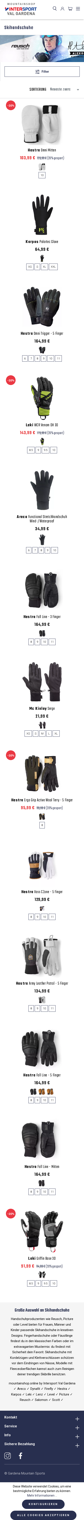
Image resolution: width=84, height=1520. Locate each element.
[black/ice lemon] (42, 441)
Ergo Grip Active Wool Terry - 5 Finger (42, 800)
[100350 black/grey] (42, 350)
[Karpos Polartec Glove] (42, 215)
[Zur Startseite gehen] (20, 9)
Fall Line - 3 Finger (42, 617)
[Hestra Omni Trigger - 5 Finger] (42, 306)
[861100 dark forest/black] (42, 816)
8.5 (31, 450)
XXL (53, 266)
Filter (45, 71)
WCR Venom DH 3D (42, 425)
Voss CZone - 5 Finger (42, 892)
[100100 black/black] (33, 1091)
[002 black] (42, 258)
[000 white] (42, 167)
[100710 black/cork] (42, 908)
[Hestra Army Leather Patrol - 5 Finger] (42, 956)
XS (30, 266)
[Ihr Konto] (62, 8)
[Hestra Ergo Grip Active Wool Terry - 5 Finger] (42, 773)
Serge (42, 709)
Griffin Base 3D (42, 1259)
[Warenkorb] (70, 8)
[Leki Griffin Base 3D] (42, 1231)
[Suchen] (55, 8)
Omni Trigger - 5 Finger (42, 334)
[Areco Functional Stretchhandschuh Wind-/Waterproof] (42, 490)
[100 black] (42, 540)
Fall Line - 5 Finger (42, 1075)
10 (42, 175)
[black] (42, 1275)
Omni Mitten (42, 150)
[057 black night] (42, 725)
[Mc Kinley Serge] (42, 681)
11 (58, 358)
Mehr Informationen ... (42, 1495)
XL (44, 266)
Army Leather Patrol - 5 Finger (42, 984)
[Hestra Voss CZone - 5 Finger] (42, 865)
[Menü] (78, 8)
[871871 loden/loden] (50, 1091)
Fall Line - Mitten (42, 1167)
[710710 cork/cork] (42, 1091)
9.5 (45, 450)
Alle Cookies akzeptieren (43, 1515)
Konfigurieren (43, 1504)
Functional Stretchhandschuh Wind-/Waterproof (42, 519)
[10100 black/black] (42, 633)
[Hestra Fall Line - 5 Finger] (42, 1048)
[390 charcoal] (42, 1000)
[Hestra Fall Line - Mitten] (42, 1140)
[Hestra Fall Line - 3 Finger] (42, 590)
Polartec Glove (42, 242)
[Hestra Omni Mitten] (42, 123)
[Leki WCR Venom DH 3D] (42, 398)
